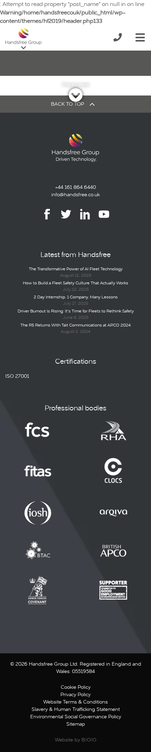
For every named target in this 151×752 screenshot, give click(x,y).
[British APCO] (113, 556)
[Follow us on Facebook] (47, 219)
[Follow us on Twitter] (66, 219)
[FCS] (38, 435)
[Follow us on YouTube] (104, 219)
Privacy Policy (75, 694)
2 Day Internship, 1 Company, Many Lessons (76, 297)
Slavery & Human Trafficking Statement (76, 709)
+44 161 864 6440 (75, 187)
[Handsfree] (23, 36)
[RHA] (113, 435)
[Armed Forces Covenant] (37, 595)
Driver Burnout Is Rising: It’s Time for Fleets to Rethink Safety (76, 311)
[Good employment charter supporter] (113, 595)
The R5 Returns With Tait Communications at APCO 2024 (75, 325)
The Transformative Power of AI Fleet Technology (76, 269)
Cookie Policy (76, 687)
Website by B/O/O (75, 740)
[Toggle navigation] (140, 36)
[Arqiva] (113, 518)
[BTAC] (38, 556)
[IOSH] (38, 518)
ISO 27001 (17, 376)
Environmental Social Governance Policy (75, 716)
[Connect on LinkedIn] (85, 219)
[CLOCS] (113, 476)
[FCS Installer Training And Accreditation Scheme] (38, 476)
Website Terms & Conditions (75, 702)
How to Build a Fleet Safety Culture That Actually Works (75, 283)
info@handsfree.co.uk (75, 194)
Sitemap (75, 724)
